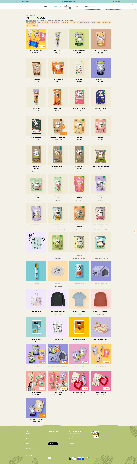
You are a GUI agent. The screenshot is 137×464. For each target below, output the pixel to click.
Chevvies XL (58, 108)
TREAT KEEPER (36, 254)
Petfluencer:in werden (30, 446)
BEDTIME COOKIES (100, 108)
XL (60, 314)
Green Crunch (36, 167)
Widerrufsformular (53, 443)
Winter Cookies (36, 138)
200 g (94, 258)
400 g (52, 229)
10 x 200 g (101, 258)
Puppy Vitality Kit (79, 393)
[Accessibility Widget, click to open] (135, 232)
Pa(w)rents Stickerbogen (100, 339)
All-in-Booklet (36, 339)
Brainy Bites (79, 79)
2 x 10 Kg (40, 171)
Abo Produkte (106, 22)
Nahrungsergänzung (83, 22)
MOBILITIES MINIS (36, 225)
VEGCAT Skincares (79, 50)
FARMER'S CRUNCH (57, 167)
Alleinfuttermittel (43, 22)
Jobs (27, 451)
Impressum (50, 436)
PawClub (28, 433)
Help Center (71, 441)
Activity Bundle (100, 366)
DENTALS (36, 196)
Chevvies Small (58, 79)
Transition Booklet (79, 339)
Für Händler (28, 438)
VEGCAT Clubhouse (100, 283)
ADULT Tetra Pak (100, 254)
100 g (56, 200)
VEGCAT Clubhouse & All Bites (58, 366)
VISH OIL (36, 283)
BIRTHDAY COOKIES (79, 108)
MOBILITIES (100, 196)
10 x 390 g (106, 258)
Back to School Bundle (36, 50)
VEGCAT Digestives (101, 50)
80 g (77, 142)
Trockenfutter (55, 22)
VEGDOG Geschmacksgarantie (75, 433)
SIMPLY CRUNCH (79, 167)
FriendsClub (28, 436)
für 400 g (55, 286)
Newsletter (28, 448)
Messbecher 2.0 (58, 339)
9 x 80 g (80, 142)
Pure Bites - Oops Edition (58, 138)
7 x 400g (37, 141)
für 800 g (60, 286)
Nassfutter (65, 22)
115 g (99, 200)
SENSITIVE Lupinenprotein (100, 225)
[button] (1, 4)
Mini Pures (36, 79)
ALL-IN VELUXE (79, 283)
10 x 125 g (80, 229)
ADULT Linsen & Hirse (57, 225)
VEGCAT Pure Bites (101, 79)
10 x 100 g (59, 200)
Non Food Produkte (32, 25)
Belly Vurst (58, 50)
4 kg (34, 171)
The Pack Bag (36, 311)
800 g (55, 229)
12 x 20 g (80, 200)
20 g (77, 200)
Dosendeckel (58, 283)
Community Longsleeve (100, 311)
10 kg (37, 171)
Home (27, 15)
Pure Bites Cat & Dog (36, 419)
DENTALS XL (57, 196)
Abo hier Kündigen (72, 438)
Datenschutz (50, 438)
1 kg (32, 171)
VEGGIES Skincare (58, 254)
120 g (34, 200)
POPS (79, 196)
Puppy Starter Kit (100, 393)
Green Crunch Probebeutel (101, 167)
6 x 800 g (63, 229)
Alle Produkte (31, 22)
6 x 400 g (58, 229)
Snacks (73, 22)
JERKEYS (79, 138)
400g (34, 141)
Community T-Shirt (79, 311)
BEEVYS (100, 138)
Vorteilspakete (96, 22)
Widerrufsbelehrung (51, 441)
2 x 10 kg (61, 171)
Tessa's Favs (58, 393)
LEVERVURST (36, 108)
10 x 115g (59, 142)
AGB (48, 433)
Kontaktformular (72, 443)
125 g (77, 229)
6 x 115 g (101, 200)
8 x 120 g (37, 200)
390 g (97, 258)
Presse (27, 443)
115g (56, 142)
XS (55, 314)
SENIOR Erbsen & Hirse (79, 254)
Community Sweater (58, 311)
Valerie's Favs (36, 393)
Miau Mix (36, 366)
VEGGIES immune (79, 225)
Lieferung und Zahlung (73, 436)
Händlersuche (29, 441)
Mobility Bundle (79, 366)
